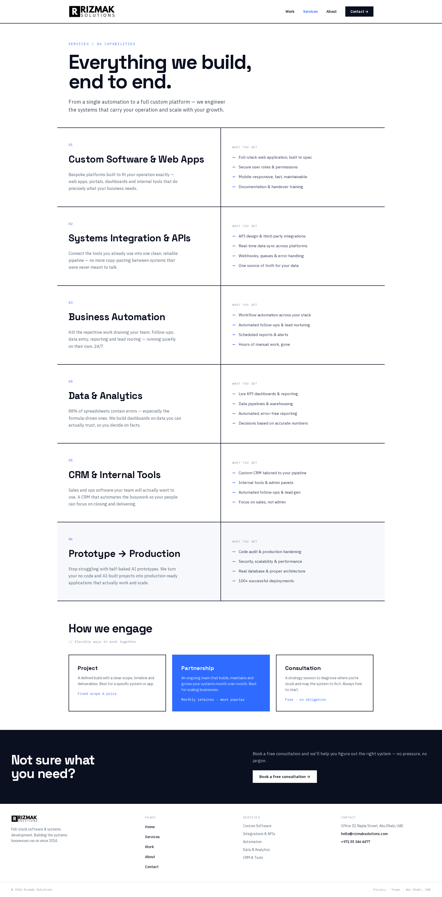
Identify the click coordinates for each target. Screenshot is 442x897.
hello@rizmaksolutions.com (364, 833)
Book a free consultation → (284, 776)
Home (150, 827)
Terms (395, 889)
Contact (152, 866)
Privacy (379, 889)
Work (289, 11)
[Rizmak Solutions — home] (92, 11)
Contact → (359, 11)
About (331, 11)
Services (310, 11)
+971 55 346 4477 (355, 841)
